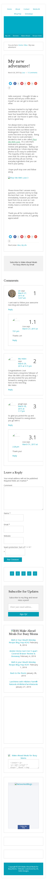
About (17, 9)
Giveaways (29, 14)
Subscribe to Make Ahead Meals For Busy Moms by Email (23, 263)
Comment (8, 485)
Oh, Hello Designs (28, 870)
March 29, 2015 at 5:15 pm (25, 364)
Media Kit (36, 9)
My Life (7, 36)
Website (7, 536)
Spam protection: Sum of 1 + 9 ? (17, 547)
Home (9, 9)
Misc (26, 45)
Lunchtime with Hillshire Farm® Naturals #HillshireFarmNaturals (23, 682)
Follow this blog (23, 826)
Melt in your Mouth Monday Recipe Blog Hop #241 (22, 663)
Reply (10, 309)
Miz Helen (22, 358)
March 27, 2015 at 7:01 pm (25, 329)
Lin (19, 291)
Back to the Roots (18, 673)
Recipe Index (37, 36)
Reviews (16, 36)
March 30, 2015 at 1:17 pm (22, 408)
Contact (26, 9)
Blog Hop (17, 14)
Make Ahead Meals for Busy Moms (23, 868)
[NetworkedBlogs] (23, 784)
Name (7, 513)
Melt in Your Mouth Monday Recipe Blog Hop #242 (22, 641)
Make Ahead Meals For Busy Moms (23, 25)
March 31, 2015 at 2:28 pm (25, 445)
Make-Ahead (25, 36)
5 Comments (32, 72)
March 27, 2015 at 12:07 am (22, 295)
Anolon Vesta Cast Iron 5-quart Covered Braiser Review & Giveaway (23, 653)
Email (7, 524)
